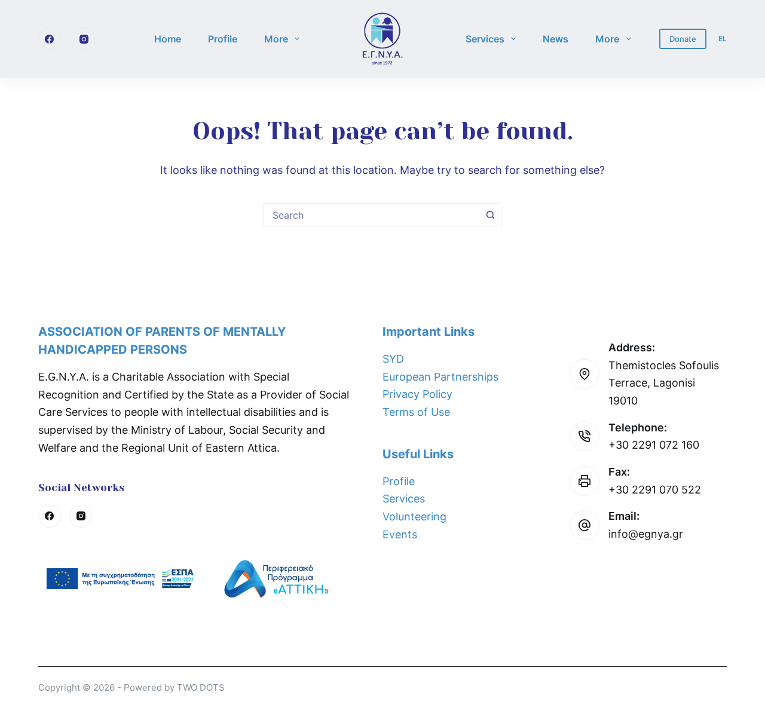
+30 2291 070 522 (654, 489)
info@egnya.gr (645, 534)
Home (167, 39)
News (555, 39)
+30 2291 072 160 (653, 445)
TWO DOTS (201, 687)
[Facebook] (49, 38)
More (276, 39)
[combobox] (371, 215)
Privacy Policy (417, 394)
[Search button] (490, 215)
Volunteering (414, 516)
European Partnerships (440, 376)
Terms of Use (416, 412)
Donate (682, 39)
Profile (222, 39)
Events (399, 534)
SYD (393, 359)
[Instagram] (84, 38)
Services (485, 39)
